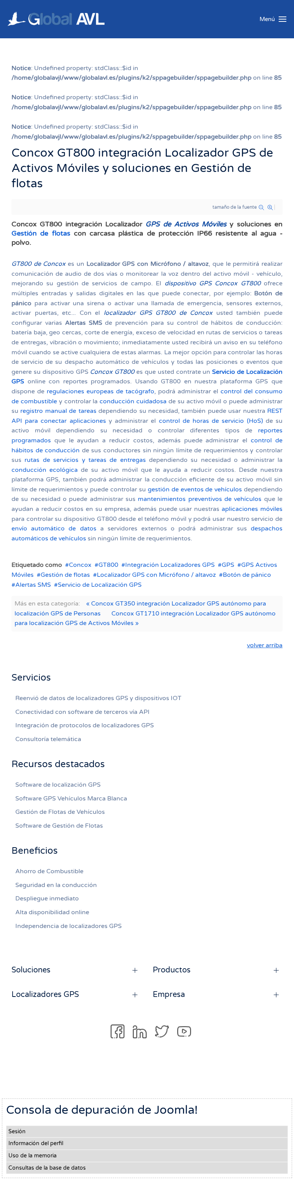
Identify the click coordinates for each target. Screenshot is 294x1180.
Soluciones (31, 970)
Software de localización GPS (58, 785)
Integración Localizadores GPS (170, 565)
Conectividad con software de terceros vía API (82, 712)
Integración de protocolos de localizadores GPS (84, 725)
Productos (172, 970)
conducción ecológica (44, 470)
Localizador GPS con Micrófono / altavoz (156, 575)
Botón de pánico (247, 575)
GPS (228, 565)
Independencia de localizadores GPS (68, 926)
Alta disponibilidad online (52, 912)
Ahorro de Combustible (49, 871)
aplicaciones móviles (252, 509)
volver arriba (265, 645)
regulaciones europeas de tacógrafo (100, 391)
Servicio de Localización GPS (100, 585)
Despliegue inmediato (47, 898)
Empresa (169, 994)
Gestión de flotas (40, 233)
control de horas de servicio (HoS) (211, 421)
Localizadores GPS (45, 994)
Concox (80, 565)
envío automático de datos (53, 528)
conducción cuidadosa (133, 401)
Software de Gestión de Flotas (59, 826)
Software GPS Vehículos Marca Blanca (71, 798)
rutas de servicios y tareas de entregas (84, 460)
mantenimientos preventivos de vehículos (199, 499)
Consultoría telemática (48, 739)
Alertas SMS (33, 585)
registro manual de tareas (58, 411)
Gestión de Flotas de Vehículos (60, 812)
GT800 (108, 565)
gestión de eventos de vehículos (195, 489)
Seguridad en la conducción (56, 885)
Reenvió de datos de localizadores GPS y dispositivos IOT (98, 698)
